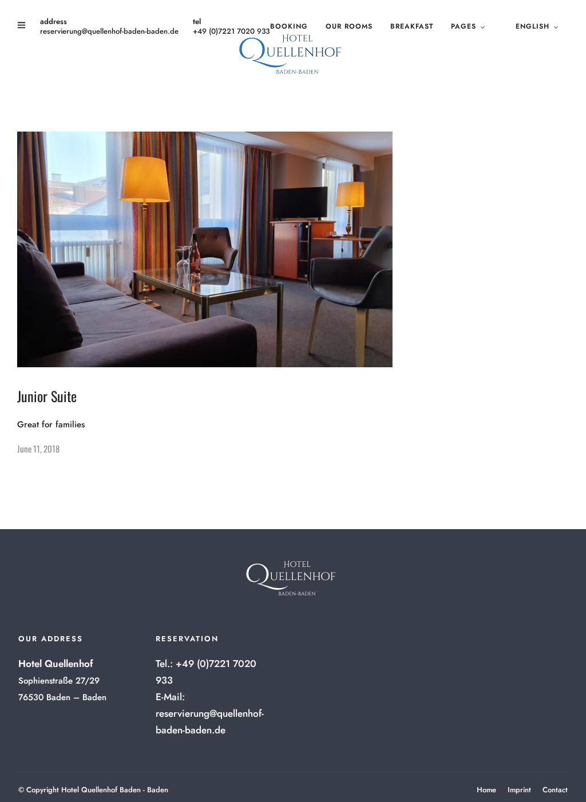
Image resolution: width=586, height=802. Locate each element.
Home (486, 789)
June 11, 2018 (38, 448)
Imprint (519, 789)
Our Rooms (349, 26)
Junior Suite (47, 396)
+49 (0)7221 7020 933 (231, 31)
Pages (463, 26)
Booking (289, 26)
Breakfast (411, 26)
